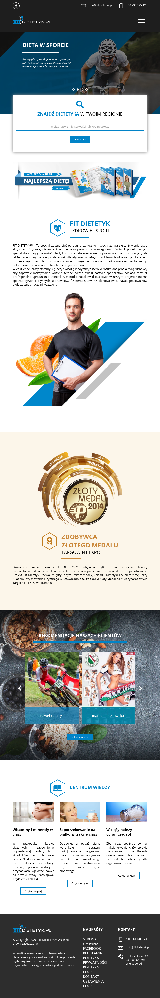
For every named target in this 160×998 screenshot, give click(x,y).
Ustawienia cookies (93, 983)
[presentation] (19, 688)
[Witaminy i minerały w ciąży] (33, 812)
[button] (73, 89)
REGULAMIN (93, 953)
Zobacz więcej (80, 737)
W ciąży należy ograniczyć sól (119, 832)
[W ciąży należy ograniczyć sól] (126, 812)
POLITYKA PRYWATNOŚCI (95, 960)
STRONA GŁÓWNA (90, 941)
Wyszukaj (80, 139)
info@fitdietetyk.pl (101, 5)
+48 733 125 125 (136, 5)
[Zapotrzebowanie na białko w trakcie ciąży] (80, 812)
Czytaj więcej (33, 891)
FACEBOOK (92, 948)
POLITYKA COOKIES (91, 969)
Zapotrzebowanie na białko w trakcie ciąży (79, 832)
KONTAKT (91, 976)
